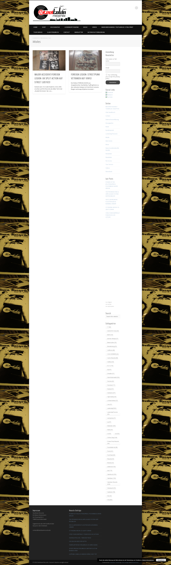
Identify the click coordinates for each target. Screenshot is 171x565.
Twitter (120, 7)
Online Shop (112, 437)
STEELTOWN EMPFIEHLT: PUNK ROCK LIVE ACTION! (113, 215)
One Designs (125, 562)
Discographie (55, 27)
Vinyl (109, 500)
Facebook (116, 7)
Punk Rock (111, 455)
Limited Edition (112, 400)
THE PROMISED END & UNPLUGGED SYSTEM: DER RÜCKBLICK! (112, 194)
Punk (110, 451)
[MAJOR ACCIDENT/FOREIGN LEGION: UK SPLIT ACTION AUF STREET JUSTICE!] (49, 60)
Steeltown (111, 478)
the (109, 496)
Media (107, 137)
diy (109, 369)
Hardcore (111, 393)
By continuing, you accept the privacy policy (113, 76)
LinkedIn (132, 7)
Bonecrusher (111, 342)
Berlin (110, 335)
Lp (109, 422)
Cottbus (110, 362)
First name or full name (111, 60)
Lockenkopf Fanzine (72, 27)
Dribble (128, 7)
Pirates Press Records (113, 442)
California (111, 350)
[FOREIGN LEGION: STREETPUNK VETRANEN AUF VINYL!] (85, 60)
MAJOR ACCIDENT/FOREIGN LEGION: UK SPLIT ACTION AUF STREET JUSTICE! (49, 78)
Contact (67, 32)
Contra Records (112, 358)
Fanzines (111, 385)
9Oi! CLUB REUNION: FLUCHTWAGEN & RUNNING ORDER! (112, 202)
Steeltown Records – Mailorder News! (80, 538)
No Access (109, 161)
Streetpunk (111, 488)
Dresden (110, 373)
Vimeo (124, 7)
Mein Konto (109, 141)
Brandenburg (112, 346)
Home (35, 27)
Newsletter (79, 32)
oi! (117, 434)
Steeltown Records (112, 483)
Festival (110, 389)
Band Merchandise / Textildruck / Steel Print (117, 27)
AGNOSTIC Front (113, 331)
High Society (111, 397)
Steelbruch (111, 474)
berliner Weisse (112, 338)
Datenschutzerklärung (96, 32)
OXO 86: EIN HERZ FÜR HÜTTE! (78, 541)
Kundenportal (110, 130)
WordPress (135, 562)
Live (109, 404)
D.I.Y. (110, 366)
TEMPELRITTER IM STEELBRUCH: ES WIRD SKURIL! (83, 545)
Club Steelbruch (53, 32)
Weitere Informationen (148, 560)
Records (110, 459)
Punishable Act (112, 447)
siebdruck (111, 466)
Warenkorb (109, 171)
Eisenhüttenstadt (113, 377)
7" (109, 327)
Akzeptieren (161, 560)
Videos (94, 27)
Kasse (107, 127)
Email (107, 68)
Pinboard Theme (114, 562)
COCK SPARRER (112, 354)
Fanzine (110, 381)
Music (85, 27)
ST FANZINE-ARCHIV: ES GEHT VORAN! (80, 531)
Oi (109, 434)
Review (110, 463)
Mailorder (111, 426)
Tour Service (37, 32)
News (110, 430)
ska (109, 470)
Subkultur (111, 492)
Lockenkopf (111, 408)
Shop (44, 27)
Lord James (111, 418)
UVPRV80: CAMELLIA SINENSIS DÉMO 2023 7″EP (83, 554)
